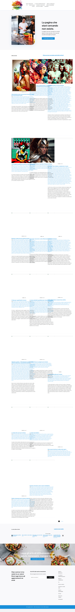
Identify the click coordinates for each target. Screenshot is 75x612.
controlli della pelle (56, 376)
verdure (27, 506)
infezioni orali (31, 364)
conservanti (13, 98)
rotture (26, 305)
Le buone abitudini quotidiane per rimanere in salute (41, 300)
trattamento (13, 252)
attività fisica (56, 451)
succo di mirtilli (58, 183)
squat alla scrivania (60, 455)
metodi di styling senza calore (27, 304)
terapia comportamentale (21, 378)
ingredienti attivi (26, 242)
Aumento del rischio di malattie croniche (18, 165)
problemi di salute (45, 493)
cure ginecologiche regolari (44, 435)
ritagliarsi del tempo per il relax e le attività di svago (37, 310)
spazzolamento (32, 367)
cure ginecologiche (25, 501)
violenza (34, 168)
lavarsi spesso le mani (44, 307)
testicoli (33, 251)
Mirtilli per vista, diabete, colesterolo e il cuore (58, 166)
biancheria (17, 240)
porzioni (13, 101)
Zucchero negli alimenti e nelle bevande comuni (21, 171)
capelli (24, 240)
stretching (65, 455)
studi (27, 250)
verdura (67, 183)
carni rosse (20, 97)
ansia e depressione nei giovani (45, 89)
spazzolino (35, 367)
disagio (63, 451)
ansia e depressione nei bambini (41, 88)
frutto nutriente (54, 244)
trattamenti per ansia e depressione (44, 95)
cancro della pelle (62, 375)
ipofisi (44, 246)
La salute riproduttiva (34, 432)
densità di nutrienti (53, 171)
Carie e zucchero (23, 166)
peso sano (69, 178)
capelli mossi (22, 302)
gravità (16, 242)
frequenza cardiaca (32, 245)
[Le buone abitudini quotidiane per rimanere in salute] (42, 286)
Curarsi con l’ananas (52, 238)
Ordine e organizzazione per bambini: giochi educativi (57, 103)
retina (66, 180)
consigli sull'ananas (56, 241)
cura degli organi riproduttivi (36, 435)
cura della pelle (56, 377)
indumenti (18, 242)
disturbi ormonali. (36, 244)
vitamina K (61, 184)
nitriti (27, 100)
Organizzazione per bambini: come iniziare (59, 106)
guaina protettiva (20, 372)
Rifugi (32, 167)
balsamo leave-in (16, 302)
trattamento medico (50, 381)
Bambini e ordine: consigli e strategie (54, 86)
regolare (20, 305)
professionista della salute (53, 180)
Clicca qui (55, 33)
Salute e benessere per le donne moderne (21, 498)
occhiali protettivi (52, 178)
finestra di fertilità (35, 436)
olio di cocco (22, 244)
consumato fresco (61, 241)
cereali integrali (28, 367)
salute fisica (18, 505)
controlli (17, 501)
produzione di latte (32, 249)
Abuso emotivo (37, 165)
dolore (66, 451)
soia (26, 101)
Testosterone (37, 251)
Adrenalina (41, 241)
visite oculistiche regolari (51, 184)
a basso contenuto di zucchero (54, 168)
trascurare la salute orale (41, 367)
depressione (15, 369)
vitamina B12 (18, 379)
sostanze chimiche (42, 250)
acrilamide (14, 96)
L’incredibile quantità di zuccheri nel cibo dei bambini (23, 164)
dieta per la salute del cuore (64, 171)
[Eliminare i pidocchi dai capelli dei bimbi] (24, 224)
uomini (44, 251)
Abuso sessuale (41, 165)
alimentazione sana (26, 96)
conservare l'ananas (50, 241)
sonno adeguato (37, 94)
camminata (21, 500)
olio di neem (13, 245)
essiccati (63, 243)
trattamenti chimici (15, 251)
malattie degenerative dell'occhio (52, 176)
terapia (22, 506)
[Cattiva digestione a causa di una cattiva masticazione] (60, 286)
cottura (16, 98)
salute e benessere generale (59, 380)
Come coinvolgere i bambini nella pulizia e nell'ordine (55, 88)
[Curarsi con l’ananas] (60, 224)
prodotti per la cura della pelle (55, 379)
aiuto (44, 165)
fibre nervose (25, 371)
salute (34, 167)
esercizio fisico (62, 172)
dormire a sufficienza (35, 305)
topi (60, 183)
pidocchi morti (19, 246)
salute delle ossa (57, 248)
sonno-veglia (37, 250)
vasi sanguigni (63, 183)
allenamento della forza (24, 499)
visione (69, 183)
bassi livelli (25, 366)
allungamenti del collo (51, 451)
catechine (24, 97)
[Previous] (12, 536)
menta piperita (14, 244)
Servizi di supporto (38, 167)
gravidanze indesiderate (42, 436)
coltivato (62, 240)
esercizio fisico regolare (67, 172)
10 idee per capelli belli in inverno (19, 300)
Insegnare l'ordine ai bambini (64, 96)
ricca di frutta (69, 180)
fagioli (17, 371)
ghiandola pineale (40, 245)
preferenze (24, 247)
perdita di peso (37, 493)
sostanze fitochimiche (59, 182)
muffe (23, 100)
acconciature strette (16, 301)
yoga (12, 507)
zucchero (25, 103)
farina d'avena (55, 173)
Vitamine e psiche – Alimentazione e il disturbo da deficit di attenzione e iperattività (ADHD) (23, 362)
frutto (51, 244)
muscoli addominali (65, 452)
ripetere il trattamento (15, 249)
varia (25, 102)
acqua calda (19, 239)
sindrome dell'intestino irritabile (64, 304)
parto (33, 248)
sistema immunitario (53, 182)
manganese (59, 176)
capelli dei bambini (28, 240)
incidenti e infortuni (39, 306)
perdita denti (38, 365)
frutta (20, 435)
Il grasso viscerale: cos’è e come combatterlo (40, 485)
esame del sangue (16, 435)
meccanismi (55, 177)
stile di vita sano (65, 182)
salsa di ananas (59, 247)
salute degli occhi (65, 181)
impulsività (24, 372)
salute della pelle (52, 248)
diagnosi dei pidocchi (17, 241)
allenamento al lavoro (58, 450)
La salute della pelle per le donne (55, 374)
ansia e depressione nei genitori (36, 89)
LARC (37, 437)
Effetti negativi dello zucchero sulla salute (17, 167)
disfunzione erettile (45, 489)
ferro (21, 371)
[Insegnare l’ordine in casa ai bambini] (60, 71)
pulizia (46, 365)
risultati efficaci (24, 249)
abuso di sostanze (33, 301)
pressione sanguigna (40, 248)
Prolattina (36, 249)
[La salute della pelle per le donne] (60, 354)
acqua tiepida (25, 301)
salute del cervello (25, 376)
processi (44, 248)
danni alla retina (52, 170)
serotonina (63, 248)
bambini (13, 240)
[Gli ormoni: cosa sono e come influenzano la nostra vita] (42, 224)
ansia (37, 87)
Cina (59, 240)
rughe (68, 379)
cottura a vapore (20, 98)
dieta (59, 171)
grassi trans (26, 435)
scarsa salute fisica (35, 311)
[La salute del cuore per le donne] (24, 419)
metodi (17, 244)
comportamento (14, 368)
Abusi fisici (32, 165)
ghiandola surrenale (46, 245)
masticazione (31, 365)
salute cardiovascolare (60, 181)
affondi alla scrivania (52, 450)
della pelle (59, 242)
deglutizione (66, 302)
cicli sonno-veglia (34, 243)
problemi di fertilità (20, 503)
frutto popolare (59, 244)
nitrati (25, 100)
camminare (18, 500)
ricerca (49, 181)
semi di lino (20, 377)
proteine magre (16, 376)
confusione (17, 368)
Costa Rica (53, 242)
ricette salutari (27, 438)
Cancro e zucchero (17, 166)
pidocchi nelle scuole (14, 247)
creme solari (52, 377)
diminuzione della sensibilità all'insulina (36, 489)
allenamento (19, 499)
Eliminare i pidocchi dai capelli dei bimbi (20, 238)
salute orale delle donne (45, 366)
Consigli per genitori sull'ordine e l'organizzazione (60, 93)
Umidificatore (20, 307)
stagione (13, 102)
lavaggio (14, 304)
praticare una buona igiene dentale (38, 309)
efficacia (24, 241)
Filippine (66, 243)
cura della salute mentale (42, 91)
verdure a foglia (14, 379)
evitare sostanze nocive (42, 305)
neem (19, 244)
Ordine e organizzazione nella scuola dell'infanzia (60, 99)
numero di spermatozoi (47, 492)
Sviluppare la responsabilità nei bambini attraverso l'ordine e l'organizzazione (58, 109)
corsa (21, 501)
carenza (13, 367)
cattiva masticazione (57, 302)
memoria (58, 177)
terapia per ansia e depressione (34, 95)
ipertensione (18, 436)
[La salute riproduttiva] (42, 419)
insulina (42, 246)
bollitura (13, 97)
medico (17, 100)
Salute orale (40, 366)
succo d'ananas (57, 249)
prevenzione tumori (17, 101)
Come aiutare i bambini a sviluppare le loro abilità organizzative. (62, 87)
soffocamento (19, 250)
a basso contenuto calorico (53, 167)
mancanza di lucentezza (19, 304)
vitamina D (24, 379)
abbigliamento (15, 239)
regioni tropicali (61, 246)
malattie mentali (20, 374)
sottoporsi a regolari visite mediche (35, 312)
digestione (55, 243)
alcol (22, 96)
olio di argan (13, 305)
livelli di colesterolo (25, 436)
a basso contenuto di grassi (61, 167)
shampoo (28, 249)
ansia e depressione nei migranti (41, 90)
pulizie (20, 504)
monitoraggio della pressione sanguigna (19, 437)
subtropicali (51, 249)
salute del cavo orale (26, 504)
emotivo (42, 244)
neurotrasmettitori (28, 374)
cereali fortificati (23, 367)
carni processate (16, 97)
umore (42, 251)
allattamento (45, 241)
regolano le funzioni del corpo (42, 249)
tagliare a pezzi (67, 249)
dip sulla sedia (60, 451)
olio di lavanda (26, 244)
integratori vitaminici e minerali (22, 373)
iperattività (28, 373)
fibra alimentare (59, 173)
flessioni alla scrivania (53, 452)
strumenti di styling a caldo (25, 306)
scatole (61, 248)
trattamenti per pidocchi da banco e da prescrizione (25, 251)
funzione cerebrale (64, 244)
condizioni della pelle (68, 375)
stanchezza (15, 378)
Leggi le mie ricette (59, 529)
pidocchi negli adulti (24, 246)
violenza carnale (43, 168)
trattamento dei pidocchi (25, 252)
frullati (66, 173)
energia (45, 244)
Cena (22, 537)
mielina (24, 374)
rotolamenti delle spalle (54, 454)
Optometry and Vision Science (59, 178)
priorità (19, 438)
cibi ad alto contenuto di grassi (45, 487)
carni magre (15, 367)
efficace (22, 241)
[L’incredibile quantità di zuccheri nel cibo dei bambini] (24, 150)
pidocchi (15, 246)
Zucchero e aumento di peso (16, 170)
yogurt (64, 184)
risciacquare (19, 249)
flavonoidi (63, 173)
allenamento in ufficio (65, 450)
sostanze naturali (24, 250)
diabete (24, 98)
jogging (21, 436)
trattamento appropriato (18, 252)
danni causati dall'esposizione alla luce (59, 170)
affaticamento (39, 301)
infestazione (22, 242)
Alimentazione (15, 499)
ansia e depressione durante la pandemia (44, 87)
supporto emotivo (42, 94)
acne (50, 375)
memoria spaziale (62, 177)
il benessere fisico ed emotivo (36, 246)
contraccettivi (13, 501)
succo (54, 249)
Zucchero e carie (22, 170)
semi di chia (17, 377)
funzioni (36, 245)
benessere (14, 500)
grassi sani (16, 372)
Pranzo (25, 537)
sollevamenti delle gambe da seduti (53, 455)
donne (40, 244)
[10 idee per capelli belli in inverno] (24, 282)
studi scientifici (53, 183)
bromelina (57, 240)
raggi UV (66, 379)
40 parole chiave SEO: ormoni (35, 241)
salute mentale (22, 505)
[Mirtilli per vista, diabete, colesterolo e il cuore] (60, 150)
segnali (12, 377)
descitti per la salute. (68, 242)
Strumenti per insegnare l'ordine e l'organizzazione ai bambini (61, 108)
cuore (48, 170)
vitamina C (58, 184)
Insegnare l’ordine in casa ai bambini (56, 85)
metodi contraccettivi (46, 437)
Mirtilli (66, 177)
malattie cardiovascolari (68, 175)
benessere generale (56, 375)
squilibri (46, 250)
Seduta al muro (60, 454)
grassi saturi (23, 435)
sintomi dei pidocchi (14, 250)
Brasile (54, 240)
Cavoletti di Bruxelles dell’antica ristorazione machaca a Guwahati (25, 536)
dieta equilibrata (27, 98)
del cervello (56, 242)
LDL (58, 175)
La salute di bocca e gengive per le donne (39, 362)
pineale (35, 248)
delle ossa (63, 242)
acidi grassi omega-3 (16, 364)
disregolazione (32, 244)
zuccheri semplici (20, 103)
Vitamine (17, 103)
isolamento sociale (37, 307)
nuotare (26, 437)
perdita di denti (43, 365)
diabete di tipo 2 (49, 488)
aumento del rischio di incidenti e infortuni (38, 302)
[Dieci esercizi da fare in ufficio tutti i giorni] (60, 414)
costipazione (62, 302)
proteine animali (22, 101)
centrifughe (27, 97)
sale (25, 101)
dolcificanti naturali (52, 172)
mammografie (41, 437)
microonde (20, 100)
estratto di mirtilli (50, 173)
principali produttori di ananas (52, 246)
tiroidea (40, 251)
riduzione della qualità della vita (34, 366)
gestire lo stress (33, 306)
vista (55, 184)
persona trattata (17, 245)
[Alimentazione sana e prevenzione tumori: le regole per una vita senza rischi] (24, 74)
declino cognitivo (22, 368)
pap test (36, 438)
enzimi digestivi (60, 243)
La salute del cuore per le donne (19, 432)
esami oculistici (57, 172)
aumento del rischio (18, 366)
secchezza (13, 306)
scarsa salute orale (41, 311)
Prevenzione (16, 438)
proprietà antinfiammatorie (61, 180)
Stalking (42, 167)
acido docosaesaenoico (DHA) (23, 364)
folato (28, 371)
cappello (26, 302)
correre (19, 501)
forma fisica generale (59, 452)
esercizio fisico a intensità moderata (42, 490)
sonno (48, 249)
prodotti (57, 246)
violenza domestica (34, 169)
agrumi (21, 96)
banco (15, 240)
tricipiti (51, 456)
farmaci (20, 371)
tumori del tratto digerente (21, 102)
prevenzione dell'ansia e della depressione (38, 93)
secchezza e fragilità (18, 306)
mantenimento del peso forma (65, 176)
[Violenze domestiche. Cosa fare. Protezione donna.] (42, 150)
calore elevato (21, 240)
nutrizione (35, 365)
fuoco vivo (13, 242)
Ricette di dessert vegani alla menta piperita (16, 535)
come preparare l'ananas (66, 240)
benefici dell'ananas (50, 240)
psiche (20, 376)
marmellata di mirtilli (50, 177)
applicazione (23, 239)
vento (23, 307)
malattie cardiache (61, 175)
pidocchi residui (20, 247)
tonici (64, 380)
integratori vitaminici (14, 373)
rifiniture (23, 305)
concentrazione (44, 243)
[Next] (63, 536)
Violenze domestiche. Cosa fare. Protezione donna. (41, 164)
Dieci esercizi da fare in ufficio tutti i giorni (57, 449)
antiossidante (13, 366)
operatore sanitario (32, 438)
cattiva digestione (51, 302)
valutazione (49, 305)
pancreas (31, 248)
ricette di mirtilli (52, 181)
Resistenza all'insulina (20, 169)
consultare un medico (51, 376)
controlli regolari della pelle (63, 376)
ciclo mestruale (39, 243)
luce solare (16, 374)
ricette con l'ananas (54, 247)
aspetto (52, 375)
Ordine (52, 99)
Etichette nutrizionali (27, 167)
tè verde (15, 102)
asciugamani (26, 239)
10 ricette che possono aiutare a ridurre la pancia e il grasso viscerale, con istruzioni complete (37, 536)
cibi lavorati (51, 487)
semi (14, 377)
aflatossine (17, 96)
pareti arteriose (66, 178)
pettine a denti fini (22, 245)
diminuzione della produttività (38, 304)
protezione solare (62, 379)
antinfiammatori (66, 168)
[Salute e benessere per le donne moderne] (24, 470)
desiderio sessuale (43, 488)
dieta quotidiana (51, 243)
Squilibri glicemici (25, 169)
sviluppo (31, 251)
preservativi (39, 438)
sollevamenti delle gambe (66, 454)
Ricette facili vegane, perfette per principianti (47, 535)
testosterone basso (37, 495)
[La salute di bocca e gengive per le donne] (42, 348)
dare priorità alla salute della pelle (63, 377)
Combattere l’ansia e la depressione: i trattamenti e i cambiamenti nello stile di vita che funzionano (41, 86)
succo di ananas (62, 249)
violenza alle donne (38, 168)
